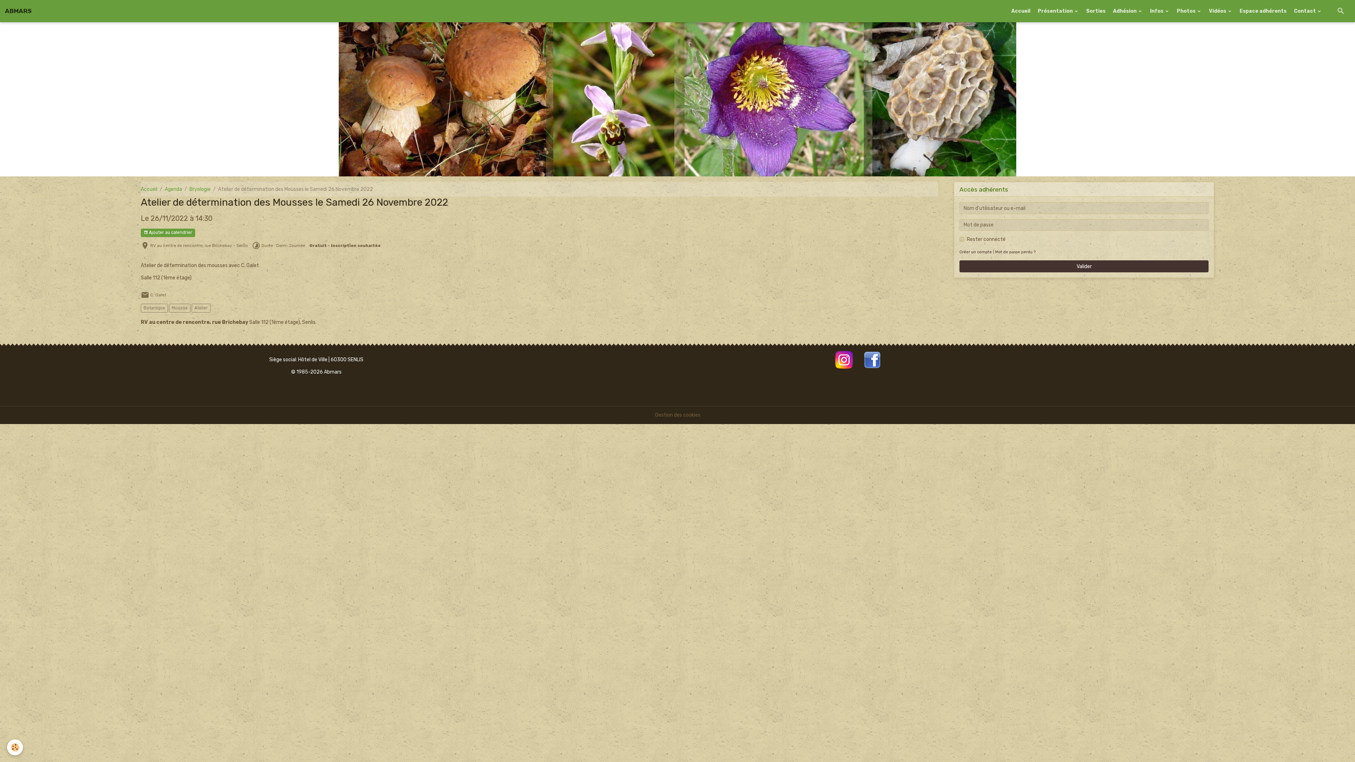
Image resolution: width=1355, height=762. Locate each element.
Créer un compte (975, 252)
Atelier (201, 308)
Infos (1157, 11)
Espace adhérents (1263, 11)
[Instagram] (844, 360)
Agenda (173, 189)
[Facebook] (872, 360)
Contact (1305, 11)
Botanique (154, 308)
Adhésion (1125, 11)
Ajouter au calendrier (170, 232)
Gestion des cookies (677, 415)
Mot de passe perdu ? (1015, 252)
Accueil (1020, 11)
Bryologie (200, 189)
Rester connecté (986, 239)
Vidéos (1218, 11)
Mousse (180, 308)
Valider (1084, 267)
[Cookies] (15, 747)
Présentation (1056, 11)
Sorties (1096, 11)
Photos (1187, 11)
